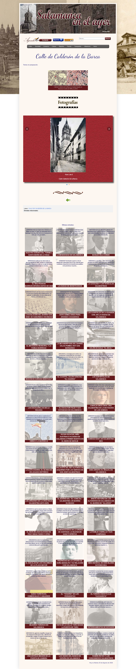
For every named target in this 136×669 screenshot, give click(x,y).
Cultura (54, 46)
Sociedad (37, 46)
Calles (30, 46)
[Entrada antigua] (112, 215)
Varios (95, 46)
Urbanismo (87, 46)
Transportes (77, 46)
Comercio (46, 46)
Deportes (61, 46)
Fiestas (69, 46)
